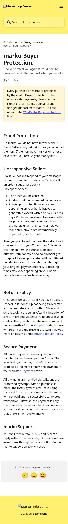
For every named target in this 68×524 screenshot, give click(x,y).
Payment (27, 371)
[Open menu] (61, 6)
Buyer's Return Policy (48, 334)
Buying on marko (33, 42)
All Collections (11, 42)
